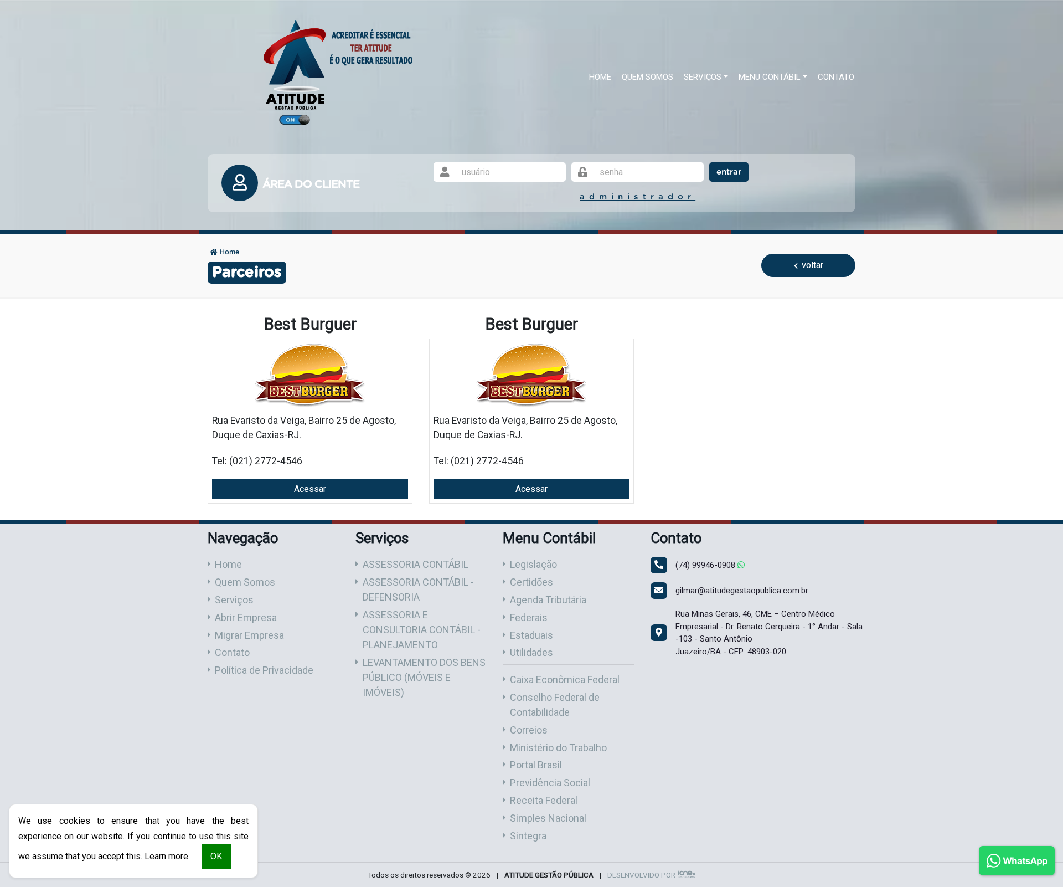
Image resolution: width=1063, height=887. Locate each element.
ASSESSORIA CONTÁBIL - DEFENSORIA (418, 589)
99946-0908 (706, 565)
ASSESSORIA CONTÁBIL (415, 564)
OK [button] (216, 856)
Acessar (310, 489)
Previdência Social (550, 782)
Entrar (728, 172)
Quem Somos (647, 77)
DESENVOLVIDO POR (641, 874)
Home (600, 77)
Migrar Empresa (249, 635)
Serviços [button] (702, 77)
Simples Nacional (548, 818)
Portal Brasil (536, 765)
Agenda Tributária (548, 600)
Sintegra (528, 836)
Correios (529, 730)
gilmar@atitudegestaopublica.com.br (741, 591)
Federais (529, 617)
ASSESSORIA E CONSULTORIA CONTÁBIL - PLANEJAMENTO (422, 629)
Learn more (166, 856)
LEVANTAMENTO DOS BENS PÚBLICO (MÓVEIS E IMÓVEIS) (424, 677)
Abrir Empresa (246, 617)
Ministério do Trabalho (558, 747)
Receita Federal (543, 800)
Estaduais (531, 635)
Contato (836, 77)
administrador (637, 197)
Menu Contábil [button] (770, 77)
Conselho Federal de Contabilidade (555, 704)
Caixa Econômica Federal (565, 679)
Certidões (531, 582)
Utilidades (531, 652)
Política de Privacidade (264, 670)
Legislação (533, 564)
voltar (811, 265)
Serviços (234, 600)
